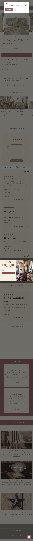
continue (8, 273)
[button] (29, 537)
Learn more (9, 9)
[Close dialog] (31, 261)
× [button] (28, 3)
